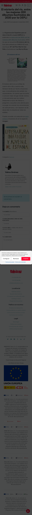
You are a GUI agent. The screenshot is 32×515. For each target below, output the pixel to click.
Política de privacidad (20, 261)
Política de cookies (9, 261)
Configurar (6, 258)
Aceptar (25, 258)
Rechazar (16, 258)
